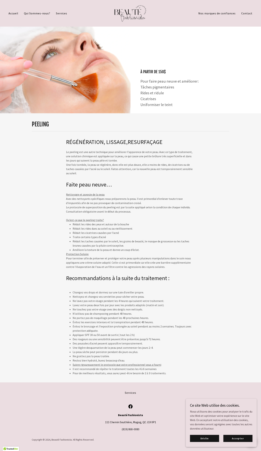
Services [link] (61, 13)
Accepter (238, 438)
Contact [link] (246, 13)
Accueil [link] (13, 13)
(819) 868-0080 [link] (130, 429)
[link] (130, 13)
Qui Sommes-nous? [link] (37, 13)
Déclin (204, 438)
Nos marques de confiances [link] (217, 13)
